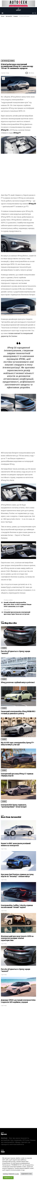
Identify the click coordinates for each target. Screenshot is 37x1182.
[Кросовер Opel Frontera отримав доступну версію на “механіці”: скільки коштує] (18, 861)
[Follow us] (33, 13)
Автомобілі (16, 817)
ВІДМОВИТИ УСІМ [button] (26, 1174)
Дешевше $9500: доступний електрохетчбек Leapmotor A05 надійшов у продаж (18, 1001)
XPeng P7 (17, 133)
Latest (18, 10)
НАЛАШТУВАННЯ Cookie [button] (11, 1174)
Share (3, 78)
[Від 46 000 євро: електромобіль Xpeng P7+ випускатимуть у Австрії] (18, 727)
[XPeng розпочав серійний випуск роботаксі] (18, 667)
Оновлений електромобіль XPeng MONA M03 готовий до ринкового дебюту (18, 712)
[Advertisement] (18, 36)
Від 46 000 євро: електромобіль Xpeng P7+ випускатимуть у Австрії (17, 744)
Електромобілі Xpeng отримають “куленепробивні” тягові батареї (13, 806)
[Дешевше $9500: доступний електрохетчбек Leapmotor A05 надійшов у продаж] (18, 987)
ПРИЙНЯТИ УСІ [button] (8, 1177)
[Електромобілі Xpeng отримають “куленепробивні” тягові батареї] (18, 789)
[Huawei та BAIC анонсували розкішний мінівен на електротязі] (18, 830)
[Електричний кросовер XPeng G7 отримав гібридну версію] (18, 758)
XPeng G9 (32, 204)
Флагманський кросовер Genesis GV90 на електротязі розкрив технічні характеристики (17, 938)
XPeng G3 (4, 130)
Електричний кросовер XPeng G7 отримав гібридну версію (17, 775)
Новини (4, 648)
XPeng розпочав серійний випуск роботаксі (18, 682)
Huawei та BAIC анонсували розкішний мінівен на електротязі (16, 844)
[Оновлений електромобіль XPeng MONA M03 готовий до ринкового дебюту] (18, 696)
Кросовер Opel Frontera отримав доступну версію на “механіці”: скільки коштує (17, 875)
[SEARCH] (35, 13)
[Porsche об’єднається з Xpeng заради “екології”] (18, 636)
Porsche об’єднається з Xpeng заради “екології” (15, 652)
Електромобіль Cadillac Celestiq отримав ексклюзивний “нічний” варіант (17, 906)
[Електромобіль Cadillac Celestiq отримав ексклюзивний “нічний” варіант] (18, 892)
